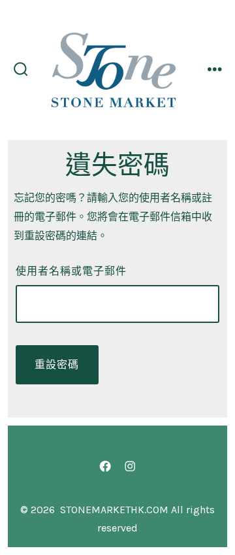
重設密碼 (57, 364)
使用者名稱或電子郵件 (71, 271)
